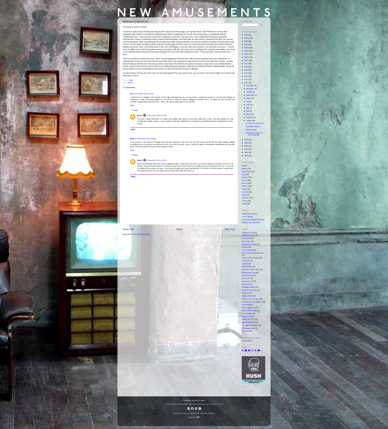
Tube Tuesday (247, 313)
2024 (246, 41)
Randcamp (246, 284)
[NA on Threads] (255, 350)
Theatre (245, 201)
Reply (132, 105)
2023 (246, 44)
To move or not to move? (255, 123)
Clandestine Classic (249, 244)
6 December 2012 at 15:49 (143, 94)
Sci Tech (245, 192)
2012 (246, 79)
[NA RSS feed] (243, 350)
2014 (246, 73)
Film (243, 174)
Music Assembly (248, 275)
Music (244, 183)
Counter (245, 247)
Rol (131, 94)
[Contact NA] (246, 350)
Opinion (244, 186)
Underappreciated (248, 328)
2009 (246, 143)
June (248, 105)
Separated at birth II (253, 126)
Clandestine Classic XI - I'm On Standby (254, 134)
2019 (246, 57)
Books (244, 168)
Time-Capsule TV (248, 308)
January (249, 120)
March (248, 114)
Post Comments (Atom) (141, 234)
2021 (246, 51)
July (248, 101)
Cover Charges (247, 216)
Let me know (246, 341)
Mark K (133, 139)
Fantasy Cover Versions (251, 222)
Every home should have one (252, 253)
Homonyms (246, 261)
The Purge (245, 305)
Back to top (193, 417)
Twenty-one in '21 (248, 319)
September (250, 95)
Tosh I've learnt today (250, 310)
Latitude (245, 264)
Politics (244, 189)
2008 (246, 146)
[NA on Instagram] (252, 350)
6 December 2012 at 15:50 (146, 139)
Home (179, 229)
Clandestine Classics (249, 214)
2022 (246, 48)
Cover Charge (247, 250)
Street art (245, 293)
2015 (246, 70)
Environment (246, 171)
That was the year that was (252, 302)
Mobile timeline (247, 266)
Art (243, 166)
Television (245, 198)
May (248, 108)
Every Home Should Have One (253, 219)
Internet (130, 83)
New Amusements (181, 404)
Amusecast (246, 238)
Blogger (212, 413)
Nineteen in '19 (247, 281)
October (249, 92)
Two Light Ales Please (250, 325)
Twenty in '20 (246, 316)
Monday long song (248, 272)
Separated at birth (248, 287)
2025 (246, 38)
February (250, 117)
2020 (246, 54)
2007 (246, 149)
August (249, 98)
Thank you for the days (250, 299)
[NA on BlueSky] (249, 350)
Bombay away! (251, 130)
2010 (246, 140)
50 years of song (248, 232)
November (250, 89)
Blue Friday (246, 241)
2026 (246, 35)
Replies (135, 110)
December (250, 85)
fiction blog (226, 52)
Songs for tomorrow (249, 290)
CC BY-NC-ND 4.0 (216, 404)
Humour (245, 177)
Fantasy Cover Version (250, 258)
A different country (248, 235)
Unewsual (245, 331)
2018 (246, 60)
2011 (246, 83)
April (248, 111)
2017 (246, 63)
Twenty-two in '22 (248, 322)
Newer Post (128, 229)
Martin (139, 115)
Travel (244, 204)
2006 (246, 152)
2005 (246, 155)
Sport (244, 195)
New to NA (246, 278)
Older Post (229, 229)
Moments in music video (250, 269)
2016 (246, 67)
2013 (246, 76)
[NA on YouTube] (259, 350)
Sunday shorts (247, 296)
